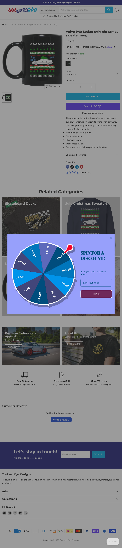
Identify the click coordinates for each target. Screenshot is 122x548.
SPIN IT (96, 293)
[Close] (111, 237)
